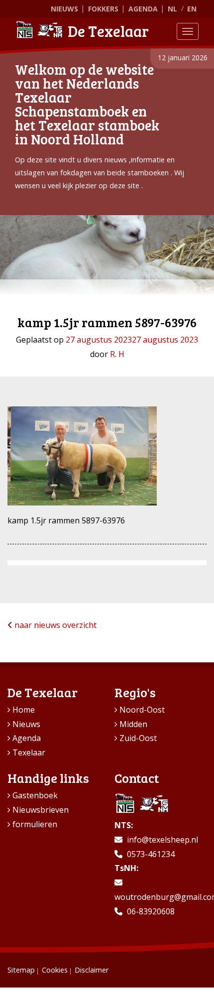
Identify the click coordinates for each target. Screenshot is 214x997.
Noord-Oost (142, 709)
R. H (117, 354)
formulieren (34, 824)
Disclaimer (91, 970)
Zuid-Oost (138, 738)
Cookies (55, 970)
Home (23, 709)
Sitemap (21, 970)
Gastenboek (35, 795)
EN (192, 8)
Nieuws (64, 8)
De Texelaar (108, 30)
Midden (133, 724)
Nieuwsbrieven (40, 809)
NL (172, 8)
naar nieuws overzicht (54, 625)
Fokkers (103, 8)
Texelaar (28, 752)
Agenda (143, 8)
